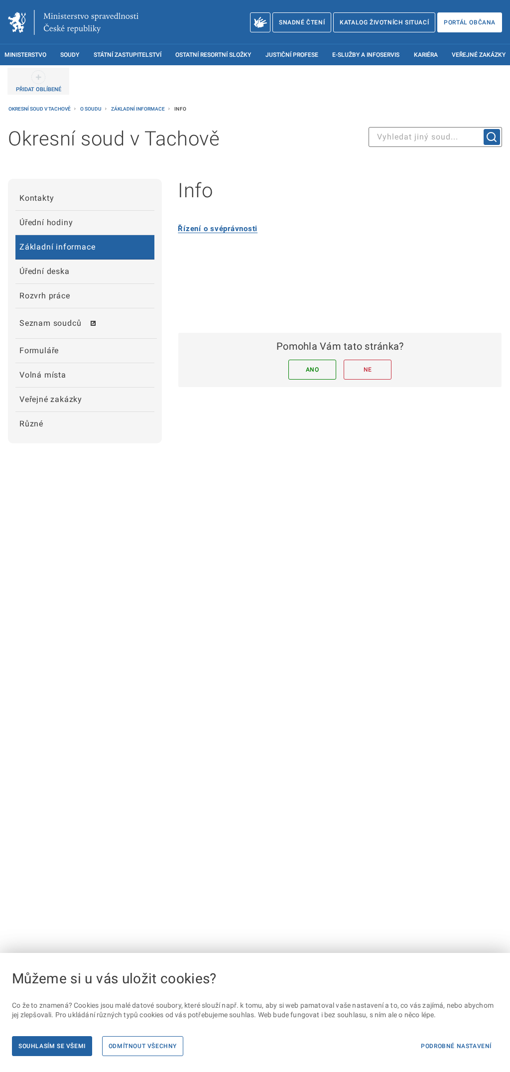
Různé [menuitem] (31, 423)
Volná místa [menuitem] (42, 375)
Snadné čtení (302, 22)
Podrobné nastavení (456, 1046)
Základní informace (138, 109)
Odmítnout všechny (143, 1046)
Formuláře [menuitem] (39, 350)
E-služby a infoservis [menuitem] (365, 54)
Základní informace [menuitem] (57, 247)
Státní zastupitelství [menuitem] (127, 54)
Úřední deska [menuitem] (44, 271)
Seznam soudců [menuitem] (50, 323)
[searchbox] (435, 137)
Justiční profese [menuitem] (291, 54)
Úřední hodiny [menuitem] (46, 222)
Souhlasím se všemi (52, 1046)
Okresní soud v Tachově (40, 109)
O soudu (91, 109)
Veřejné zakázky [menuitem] (479, 54)
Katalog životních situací (384, 22)
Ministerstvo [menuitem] (25, 54)
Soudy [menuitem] (69, 54)
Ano (312, 369)
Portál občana (470, 22)
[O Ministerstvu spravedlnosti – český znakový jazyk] (260, 22)
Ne (368, 369)
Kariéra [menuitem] (426, 54)
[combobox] (435, 137)
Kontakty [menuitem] (36, 198)
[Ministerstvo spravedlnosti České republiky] (73, 22)
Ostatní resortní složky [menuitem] (213, 54)
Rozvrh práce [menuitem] (44, 295)
